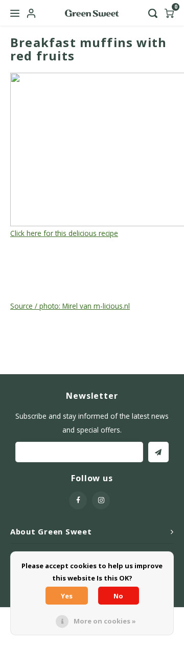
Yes (67, 595)
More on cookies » (105, 621)
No (118, 595)
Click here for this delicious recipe (64, 233)
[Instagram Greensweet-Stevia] (101, 500)
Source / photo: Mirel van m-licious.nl (70, 306)
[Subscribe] (158, 452)
